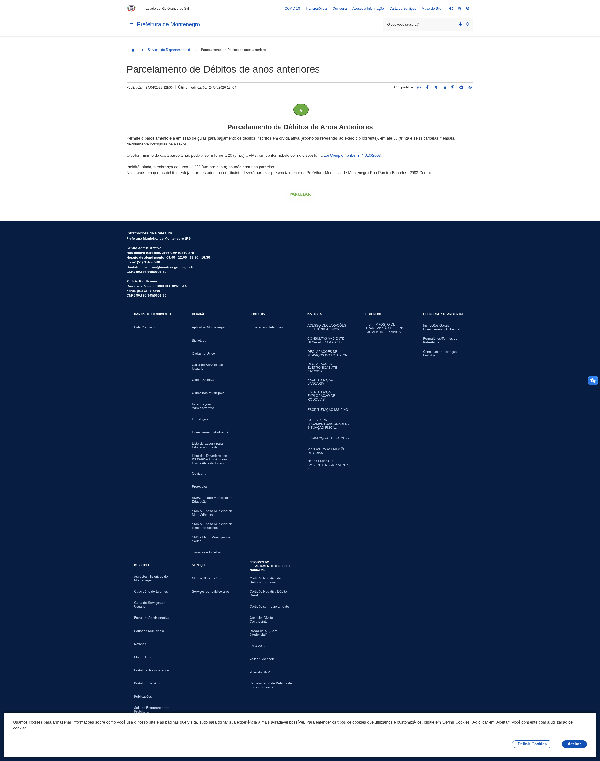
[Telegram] (461, 87)
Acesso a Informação (368, 8)
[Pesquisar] (468, 24)
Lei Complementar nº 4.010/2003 (352, 155)
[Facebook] (427, 87)
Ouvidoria (340, 8)
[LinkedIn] (444, 87)
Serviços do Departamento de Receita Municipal (169, 50)
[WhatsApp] (419, 87)
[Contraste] (451, 8)
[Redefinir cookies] (468, 8)
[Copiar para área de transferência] (469, 87)
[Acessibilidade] (459, 8)
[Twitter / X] (436, 87)
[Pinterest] (453, 87)
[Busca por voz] (460, 24)
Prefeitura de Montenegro (168, 24)
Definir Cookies (532, 744)
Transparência (316, 8)
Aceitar (574, 744)
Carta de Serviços (403, 8)
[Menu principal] (131, 25)
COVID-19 (292, 8)
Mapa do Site (431, 8)
